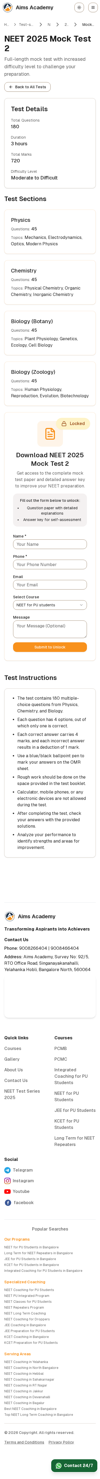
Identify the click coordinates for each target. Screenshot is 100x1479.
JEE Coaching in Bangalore (25, 1325)
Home (7, 24)
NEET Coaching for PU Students (29, 1290)
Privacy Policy (61, 1442)
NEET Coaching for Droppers (27, 1319)
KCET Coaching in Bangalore (26, 1337)
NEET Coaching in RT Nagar (25, 1385)
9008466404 (65, 948)
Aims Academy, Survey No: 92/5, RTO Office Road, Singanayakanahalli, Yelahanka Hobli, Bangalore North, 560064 (47, 963)
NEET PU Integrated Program (26, 1296)
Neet (49, 24)
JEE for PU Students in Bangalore (30, 1259)
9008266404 (33, 948)
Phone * (20, 556)
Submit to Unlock (50, 647)
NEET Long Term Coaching (25, 1313)
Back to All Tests (30, 87)
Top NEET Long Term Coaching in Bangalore (38, 1415)
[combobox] (50, 605)
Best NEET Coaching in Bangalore (30, 1409)
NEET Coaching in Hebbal (23, 1374)
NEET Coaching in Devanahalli (27, 1397)
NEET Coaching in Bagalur (24, 1403)
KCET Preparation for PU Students (31, 1343)
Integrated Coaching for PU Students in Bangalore (43, 1271)
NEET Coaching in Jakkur (23, 1391)
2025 (67, 24)
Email (18, 577)
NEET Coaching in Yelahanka (26, 1362)
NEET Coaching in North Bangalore (31, 1368)
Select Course (26, 597)
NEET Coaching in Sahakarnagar (29, 1379)
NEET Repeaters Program (24, 1307)
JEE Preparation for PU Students (29, 1331)
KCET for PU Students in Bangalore (31, 1265)
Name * (19, 536)
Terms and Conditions (24, 1442)
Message (21, 617)
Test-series (26, 24)
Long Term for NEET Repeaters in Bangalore (38, 1253)
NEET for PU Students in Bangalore (31, 1247)
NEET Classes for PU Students (28, 1302)
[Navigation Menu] (93, 7)
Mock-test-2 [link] (89, 24)
